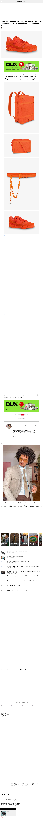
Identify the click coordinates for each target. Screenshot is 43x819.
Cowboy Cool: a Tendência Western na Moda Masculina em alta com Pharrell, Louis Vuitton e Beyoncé (5, 715)
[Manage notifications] (2, 817)
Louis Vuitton (21, 418)
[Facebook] (15, 414)
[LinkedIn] (18, 437)
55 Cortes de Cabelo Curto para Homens (15, 556)
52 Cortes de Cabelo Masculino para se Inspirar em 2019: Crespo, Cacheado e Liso (23, 580)
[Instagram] (17, 437)
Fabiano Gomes (16, 424)
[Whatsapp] (25, 414)
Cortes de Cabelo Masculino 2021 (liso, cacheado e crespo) (18, 585)
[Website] (20, 437)
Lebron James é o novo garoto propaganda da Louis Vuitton (36, 785)
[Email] (27, 414)
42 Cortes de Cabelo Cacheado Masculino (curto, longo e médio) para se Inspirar (23, 566)
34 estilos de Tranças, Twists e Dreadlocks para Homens (18, 561)
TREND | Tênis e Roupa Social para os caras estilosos (18, 590)
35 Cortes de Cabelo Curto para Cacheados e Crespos (17, 669)
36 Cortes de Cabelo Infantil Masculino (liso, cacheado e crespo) (19, 551)
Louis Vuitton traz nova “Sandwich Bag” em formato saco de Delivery (26, 785)
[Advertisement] (21, 7)
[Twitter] (20, 414)
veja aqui (23, 76)
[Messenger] (18, 414)
